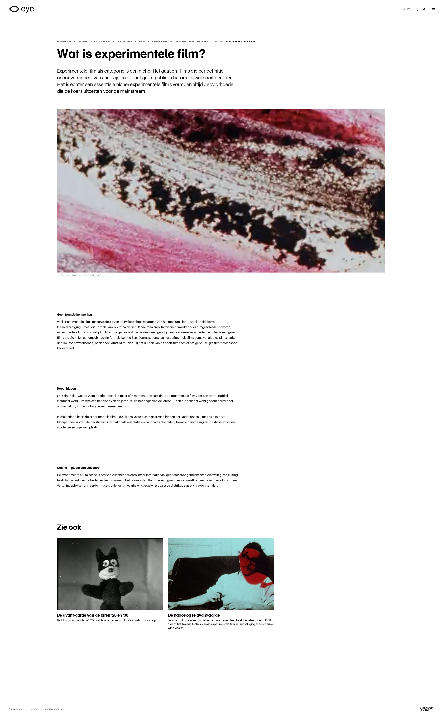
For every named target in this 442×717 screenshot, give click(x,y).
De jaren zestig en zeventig (194, 41)
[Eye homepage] (21, 9)
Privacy (33, 708)
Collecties (125, 41)
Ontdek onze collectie (94, 41)
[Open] (433, 9)
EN (409, 9)
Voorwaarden (16, 708)
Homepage (64, 41)
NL (404, 9)
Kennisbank (160, 41)
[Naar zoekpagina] (418, 9)
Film (142, 41)
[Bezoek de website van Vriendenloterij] (426, 709)
